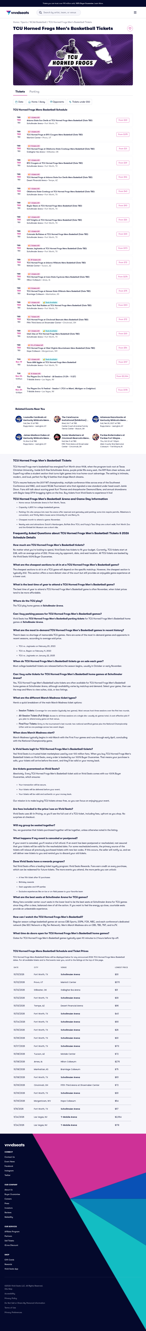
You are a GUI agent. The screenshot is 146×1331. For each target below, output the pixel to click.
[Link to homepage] (18, 12)
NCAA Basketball (38, 22)
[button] (19, 102)
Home (16, 22)
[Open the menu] (135, 12)
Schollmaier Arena (53, 605)
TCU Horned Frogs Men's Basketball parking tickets (56, 618)
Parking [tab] (34, 91)
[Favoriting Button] (130, 28)
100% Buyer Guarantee (84, 3)
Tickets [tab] (20, 91)
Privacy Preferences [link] (13, 1312)
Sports (24, 22)
